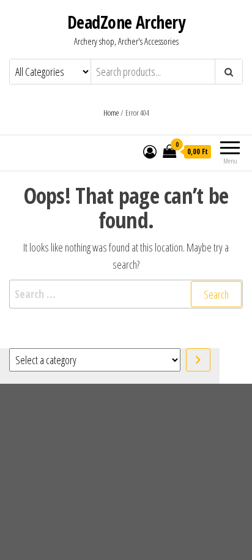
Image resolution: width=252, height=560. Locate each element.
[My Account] (150, 151)
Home (111, 112)
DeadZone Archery (126, 22)
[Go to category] (198, 359)
